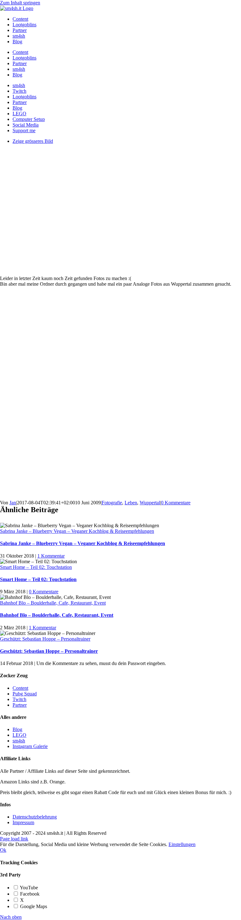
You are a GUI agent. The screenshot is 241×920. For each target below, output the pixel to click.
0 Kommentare (175, 502)
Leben (131, 502)
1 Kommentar (51, 556)
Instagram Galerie (30, 746)
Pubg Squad (25, 693)
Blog (17, 729)
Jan (12, 502)
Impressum (23, 822)
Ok (3, 850)
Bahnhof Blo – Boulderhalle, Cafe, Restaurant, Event (53, 603)
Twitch (19, 699)
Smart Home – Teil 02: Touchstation (36, 567)
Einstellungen (182, 844)
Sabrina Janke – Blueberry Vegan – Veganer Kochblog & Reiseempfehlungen (77, 531)
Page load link (14, 838)
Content (20, 688)
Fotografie (112, 502)
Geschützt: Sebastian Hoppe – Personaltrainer (45, 639)
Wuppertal (150, 502)
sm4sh (19, 740)
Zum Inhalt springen (20, 2)
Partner (20, 705)
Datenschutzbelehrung (35, 816)
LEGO (19, 735)
